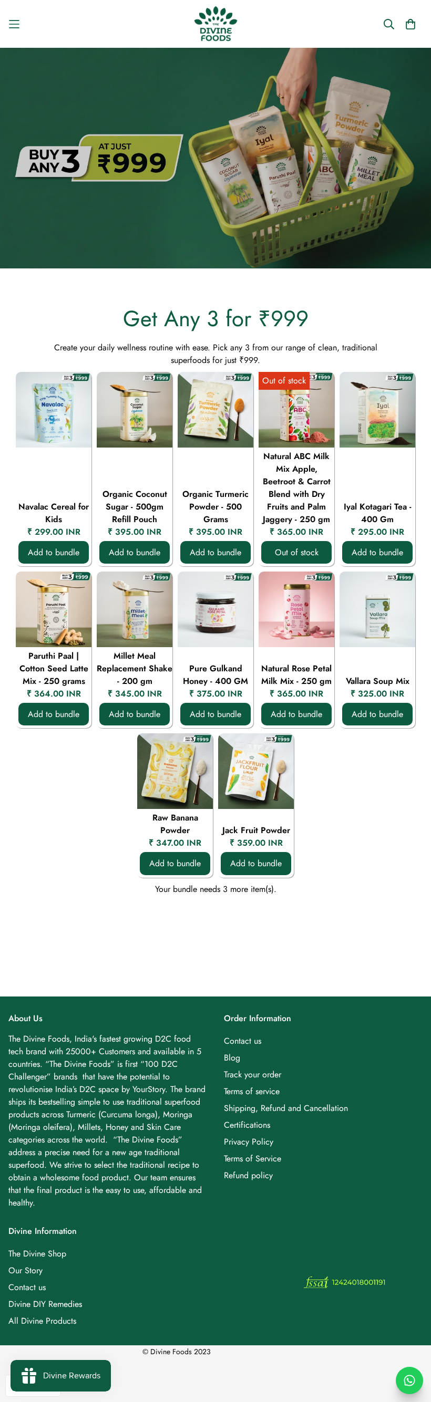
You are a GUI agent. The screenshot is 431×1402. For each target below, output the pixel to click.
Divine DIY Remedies (45, 1304)
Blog (232, 1058)
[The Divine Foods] (215, 24)
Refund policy (248, 1175)
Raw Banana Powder (175, 824)
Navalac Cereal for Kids (53, 513)
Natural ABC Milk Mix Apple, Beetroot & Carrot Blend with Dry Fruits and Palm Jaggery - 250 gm (297, 487)
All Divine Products (42, 1321)
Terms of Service (252, 1158)
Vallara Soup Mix (377, 681)
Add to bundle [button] (53, 552)
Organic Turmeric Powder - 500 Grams (215, 506)
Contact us (242, 1041)
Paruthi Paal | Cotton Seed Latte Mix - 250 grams (53, 668)
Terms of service (252, 1091)
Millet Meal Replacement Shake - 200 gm (134, 668)
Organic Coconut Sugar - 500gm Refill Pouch (134, 506)
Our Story (25, 1270)
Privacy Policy (248, 1142)
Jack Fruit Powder (256, 830)
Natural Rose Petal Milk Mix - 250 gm (296, 674)
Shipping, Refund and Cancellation (286, 1108)
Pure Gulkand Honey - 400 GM (215, 674)
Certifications (247, 1125)
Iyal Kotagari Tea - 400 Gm (378, 513)
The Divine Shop (37, 1254)
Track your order (252, 1074)
